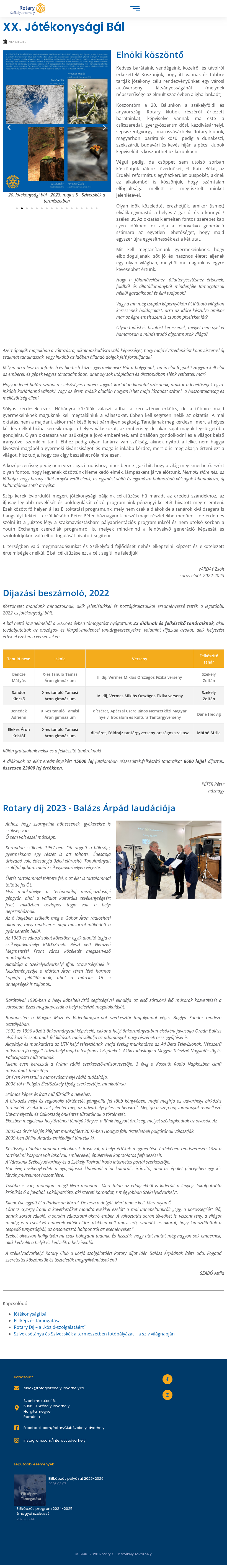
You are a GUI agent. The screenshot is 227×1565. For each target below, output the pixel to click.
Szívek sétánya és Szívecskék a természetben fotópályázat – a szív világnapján (94, 1334)
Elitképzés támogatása (37, 1321)
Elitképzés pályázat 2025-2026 (76, 1478)
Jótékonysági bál (31, 1314)
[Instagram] (167, 1395)
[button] (9, 127)
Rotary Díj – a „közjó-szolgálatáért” (50, 1327)
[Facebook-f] (167, 1379)
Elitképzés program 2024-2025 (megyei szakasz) (45, 1511)
